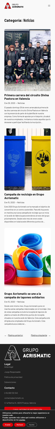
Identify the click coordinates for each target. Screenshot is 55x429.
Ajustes (31, 425)
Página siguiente (41, 335)
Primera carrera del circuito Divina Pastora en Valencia (26, 96)
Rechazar (20, 425)
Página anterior (13, 335)
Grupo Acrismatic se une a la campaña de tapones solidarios (24, 295)
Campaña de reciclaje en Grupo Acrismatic (24, 196)
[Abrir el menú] (49, 5)
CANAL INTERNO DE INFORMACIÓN (27, 409)
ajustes (22, 420)
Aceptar (7, 425)
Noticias (21, 103)
